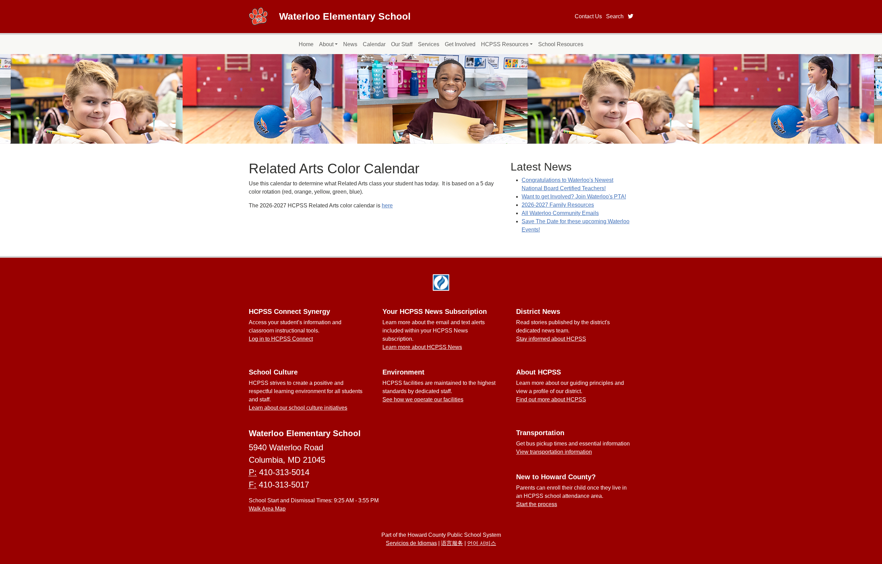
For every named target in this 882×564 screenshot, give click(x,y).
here (387, 205)
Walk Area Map (267, 509)
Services (428, 44)
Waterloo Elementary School (345, 16)
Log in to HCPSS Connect (281, 339)
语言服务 (452, 543)
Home (306, 44)
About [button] (326, 44)
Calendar (374, 44)
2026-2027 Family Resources (558, 205)
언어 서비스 (481, 543)
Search (615, 16)
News (350, 44)
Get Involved (460, 44)
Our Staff (401, 44)
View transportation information (554, 452)
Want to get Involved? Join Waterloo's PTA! (574, 196)
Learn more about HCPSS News (422, 347)
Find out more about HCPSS (551, 399)
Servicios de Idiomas (411, 543)
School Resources (560, 44)
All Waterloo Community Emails (560, 213)
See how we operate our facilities (422, 399)
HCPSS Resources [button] (505, 44)
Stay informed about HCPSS (551, 339)
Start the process (536, 504)
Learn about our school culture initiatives (298, 408)
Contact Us (588, 16)
